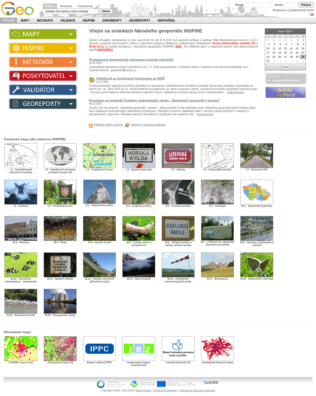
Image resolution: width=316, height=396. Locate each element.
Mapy (25, 20)
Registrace (280, 10)
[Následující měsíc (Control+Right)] (303, 31)
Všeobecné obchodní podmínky (197, 390)
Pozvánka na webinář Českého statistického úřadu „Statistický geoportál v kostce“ (154, 100)
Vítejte (8, 20)
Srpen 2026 (284, 31)
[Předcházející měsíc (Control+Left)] (267, 31)
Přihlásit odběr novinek (108, 124)
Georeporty (139, 20)
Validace (67, 20)
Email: (239, 4)
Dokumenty (85, 6)
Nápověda (166, 20)
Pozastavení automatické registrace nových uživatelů (131, 59)
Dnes (285, 66)
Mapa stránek (143, 390)
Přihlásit (306, 4)
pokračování (235, 92)
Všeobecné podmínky (165, 390)
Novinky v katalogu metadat (148, 124)
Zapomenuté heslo (301, 10)
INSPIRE (89, 20)
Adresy (50, 6)
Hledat (106, 11)
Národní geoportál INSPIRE (19, 8)
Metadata (66, 6)
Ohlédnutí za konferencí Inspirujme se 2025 (130, 78)
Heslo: (279, 4)
